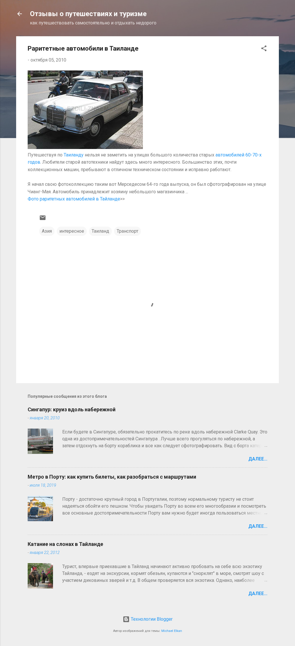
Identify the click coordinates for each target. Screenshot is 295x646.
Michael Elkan (171, 631)
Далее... (257, 459)
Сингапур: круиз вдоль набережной (72, 409)
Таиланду (74, 155)
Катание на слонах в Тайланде (65, 544)
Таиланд (100, 231)
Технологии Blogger (151, 619)
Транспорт (127, 231)
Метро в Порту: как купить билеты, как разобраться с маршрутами (112, 477)
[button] (263, 49)
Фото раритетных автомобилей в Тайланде (74, 199)
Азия (47, 231)
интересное (71, 231)
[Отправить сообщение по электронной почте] (42, 219)
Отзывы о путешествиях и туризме (88, 14)
